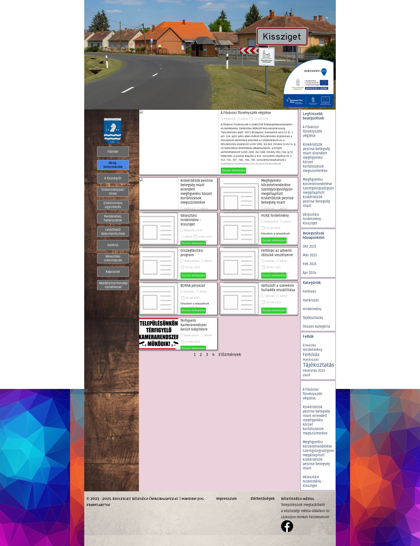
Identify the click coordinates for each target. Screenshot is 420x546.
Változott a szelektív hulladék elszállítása (278, 288)
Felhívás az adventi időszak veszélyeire (277, 252)
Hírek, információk (112, 165)
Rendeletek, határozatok (113, 218)
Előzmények (230, 354)
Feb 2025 (310, 264)
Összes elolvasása (233, 170)
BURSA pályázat (192, 286)
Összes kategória (316, 326)
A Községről (112, 178)
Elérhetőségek (262, 499)
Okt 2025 (309, 246)
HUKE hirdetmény (275, 216)
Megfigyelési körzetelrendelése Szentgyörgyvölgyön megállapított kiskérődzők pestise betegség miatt (277, 191)
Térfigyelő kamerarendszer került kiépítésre (194, 325)
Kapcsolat (113, 272)
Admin (244, 119)
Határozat (230, 119)
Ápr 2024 (309, 273)
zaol (306, 375)
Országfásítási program (191, 252)
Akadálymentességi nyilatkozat (113, 285)
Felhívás (269, 208)
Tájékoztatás (191, 261)
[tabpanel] (152, 502)
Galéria (113, 245)
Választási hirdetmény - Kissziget (190, 220)
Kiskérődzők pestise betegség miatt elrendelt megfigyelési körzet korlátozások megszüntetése (196, 191)
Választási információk (113, 258)
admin (283, 296)
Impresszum (226, 499)
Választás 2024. (193, 230)
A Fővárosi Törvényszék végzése (246, 113)
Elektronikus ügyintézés (112, 205)
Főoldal (112, 152)
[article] (218, 142)
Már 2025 (310, 255)
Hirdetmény (271, 221)
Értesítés (189, 291)
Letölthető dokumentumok (113, 232)
